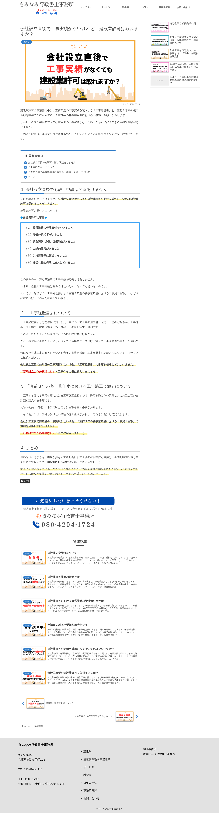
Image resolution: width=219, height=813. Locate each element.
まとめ (31, 177)
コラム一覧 (90, 782)
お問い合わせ (91, 798)
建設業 (26, 481)
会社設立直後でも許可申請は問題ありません (52, 162)
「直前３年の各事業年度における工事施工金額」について (59, 172)
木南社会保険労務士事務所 (159, 754)
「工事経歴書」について (41, 167)
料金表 (87, 774)
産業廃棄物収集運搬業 (96, 759)
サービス (88, 767)
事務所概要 (90, 790)
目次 (31, 155)
